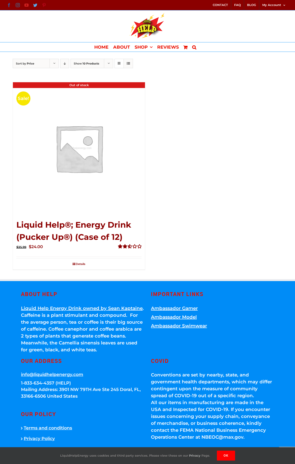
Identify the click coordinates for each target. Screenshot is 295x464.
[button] (194, 47)
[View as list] (128, 63)
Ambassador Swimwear (179, 326)
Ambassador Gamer (174, 308)
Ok (226, 455)
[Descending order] (64, 63)
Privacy (195, 455)
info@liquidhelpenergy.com (52, 374)
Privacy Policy (39, 438)
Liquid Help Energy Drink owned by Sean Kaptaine (82, 308)
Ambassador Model (174, 317)
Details (80, 264)
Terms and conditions (48, 428)
